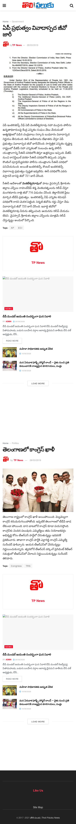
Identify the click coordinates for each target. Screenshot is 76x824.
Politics (15, 443)
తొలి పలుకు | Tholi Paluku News (45, 817)
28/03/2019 (32, 45)
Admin (8, 321)
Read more (12, 340)
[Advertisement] (38, 412)
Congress (16, 565)
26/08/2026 (20, 321)
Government (18, 21)
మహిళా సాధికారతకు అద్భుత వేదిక (36, 348)
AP (12, 227)
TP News (17, 45)
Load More (38, 383)
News (8, 308)
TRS (28, 565)
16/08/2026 (26, 353)
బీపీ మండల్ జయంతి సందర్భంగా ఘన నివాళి (27, 316)
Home (5, 21)
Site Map (38, 807)
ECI (20, 227)
